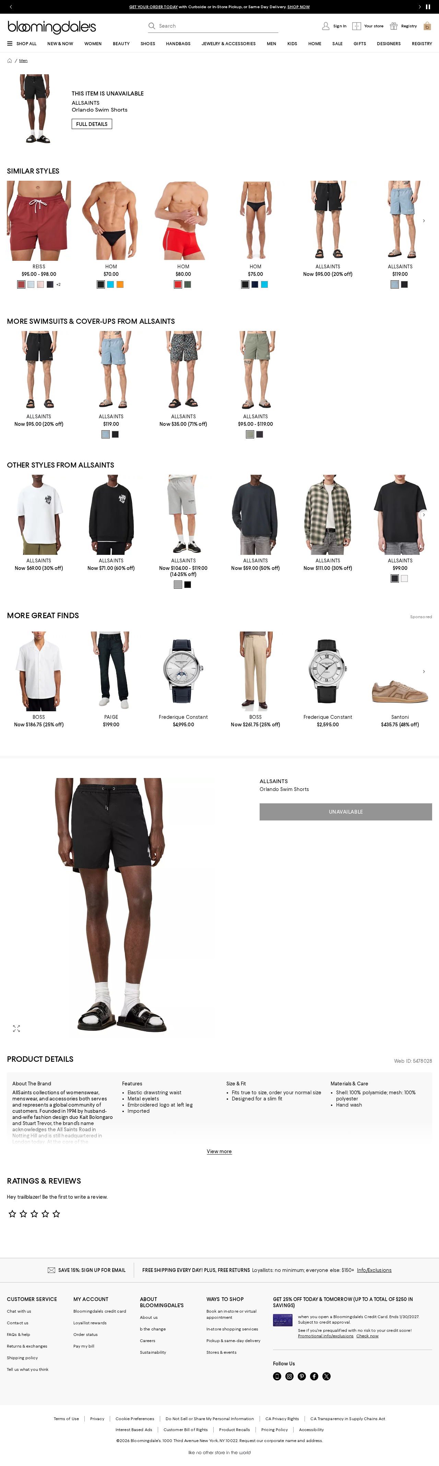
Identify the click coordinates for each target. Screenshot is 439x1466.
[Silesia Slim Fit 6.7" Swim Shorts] (183, 371)
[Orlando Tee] (39, 515)
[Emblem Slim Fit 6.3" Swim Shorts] (328, 221)
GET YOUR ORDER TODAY (153, 6)
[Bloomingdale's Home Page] (52, 28)
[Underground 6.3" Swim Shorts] (400, 221)
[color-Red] (178, 284)
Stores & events (221, 1352)
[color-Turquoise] (110, 284)
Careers (147, 1340)
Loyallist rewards (90, 1323)
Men (23, 60)
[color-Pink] (40, 284)
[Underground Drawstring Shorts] (183, 515)
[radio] (21, 284)
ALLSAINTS (85, 103)
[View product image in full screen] (16, 1028)
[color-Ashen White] (404, 578)
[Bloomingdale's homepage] (9, 60)
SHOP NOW (298, 6)
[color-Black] (100, 284)
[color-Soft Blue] (30, 284)
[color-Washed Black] (259, 434)
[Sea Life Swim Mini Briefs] (256, 221)
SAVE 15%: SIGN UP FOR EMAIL (92, 1270)
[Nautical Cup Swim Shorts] (183, 221)
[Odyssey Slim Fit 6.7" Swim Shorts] (256, 371)
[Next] (423, 220)
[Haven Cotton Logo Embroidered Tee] (400, 515)
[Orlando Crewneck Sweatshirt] (111, 515)
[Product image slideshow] (111, 908)
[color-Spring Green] (250, 434)
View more (219, 1151)
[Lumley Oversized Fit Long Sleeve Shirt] (328, 515)
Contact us (17, 1323)
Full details (92, 124)
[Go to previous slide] (11, 7)
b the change (153, 1329)
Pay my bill (83, 1346)
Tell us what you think (27, 1369)
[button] (111, 908)
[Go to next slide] (420, 7)
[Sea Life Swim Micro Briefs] (111, 221)
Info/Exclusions (374, 1270)
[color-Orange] (120, 284)
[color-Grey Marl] (178, 584)
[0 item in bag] (427, 26)
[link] (39, 276)
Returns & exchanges (27, 1346)
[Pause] (428, 7)
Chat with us (19, 1311)
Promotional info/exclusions (326, 1336)
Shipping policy (22, 1357)
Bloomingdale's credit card (99, 1311)
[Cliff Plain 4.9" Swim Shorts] (39, 221)
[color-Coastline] (394, 284)
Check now (367, 1336)
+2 (58, 284)
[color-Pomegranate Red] (21, 284)
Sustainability (153, 1352)
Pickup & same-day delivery (233, 1340)
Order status (85, 1334)
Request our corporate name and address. (281, 1440)
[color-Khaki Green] (187, 284)
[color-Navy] (50, 284)
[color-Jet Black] (404, 284)
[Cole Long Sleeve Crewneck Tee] (256, 515)
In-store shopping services (232, 1329)
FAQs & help (18, 1334)
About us (149, 1317)
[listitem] (219, 7)
